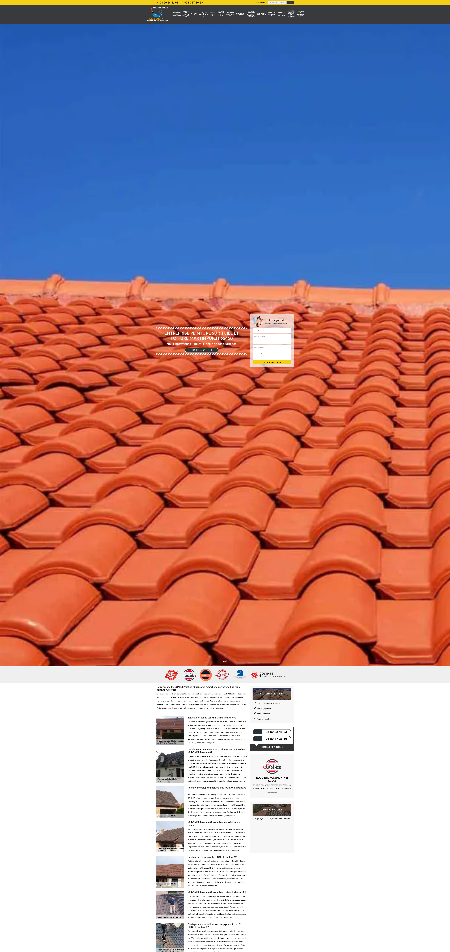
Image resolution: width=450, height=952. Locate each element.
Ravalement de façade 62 (261, 14)
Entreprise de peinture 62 (177, 14)
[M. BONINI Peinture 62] (157, 14)
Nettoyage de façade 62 (271, 14)
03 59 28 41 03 (168, 2)
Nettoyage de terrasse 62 (281, 14)
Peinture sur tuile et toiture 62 (221, 14)
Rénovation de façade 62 (240, 14)
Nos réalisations (202, 350)
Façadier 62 (194, 14)
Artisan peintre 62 (212, 14)
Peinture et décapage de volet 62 (300, 14)
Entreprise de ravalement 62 (203, 14)
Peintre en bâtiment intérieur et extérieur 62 (291, 14)
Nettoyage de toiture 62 (230, 14)
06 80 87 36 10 (193, 2)
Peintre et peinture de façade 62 (185, 14)
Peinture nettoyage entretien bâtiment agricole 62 (251, 14)
